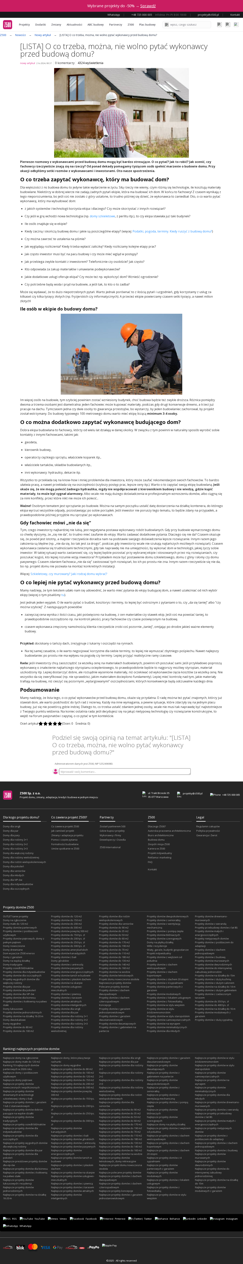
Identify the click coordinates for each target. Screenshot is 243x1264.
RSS (14, 1218)
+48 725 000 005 (231, 794)
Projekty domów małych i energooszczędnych (209, 933)
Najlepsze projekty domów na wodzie (120, 1154)
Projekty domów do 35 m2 (114, 931)
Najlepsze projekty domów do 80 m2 (72, 1069)
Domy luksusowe (13, 1009)
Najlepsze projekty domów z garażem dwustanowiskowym (168, 1059)
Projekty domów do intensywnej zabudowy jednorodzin (213, 970)
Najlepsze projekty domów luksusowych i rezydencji (18, 1181)
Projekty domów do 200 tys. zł (68, 938)
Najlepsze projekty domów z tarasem (72, 1187)
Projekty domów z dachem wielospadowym (162, 966)
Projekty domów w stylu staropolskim (168, 1016)
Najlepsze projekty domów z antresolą (73, 1143)
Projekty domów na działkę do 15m (215, 975)
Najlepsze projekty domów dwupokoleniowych (162, 1082)
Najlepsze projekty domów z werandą (216, 1109)
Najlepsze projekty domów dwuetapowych (162, 1067)
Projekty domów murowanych (212, 960)
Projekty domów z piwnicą (66, 994)
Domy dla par (10, 830)
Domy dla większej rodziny (18, 853)
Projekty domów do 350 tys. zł (212, 1001)
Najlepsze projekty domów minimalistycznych (210, 1089)
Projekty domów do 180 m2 (114, 957)
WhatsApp (26, 1226)
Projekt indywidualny (160, 853)
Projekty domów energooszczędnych (72, 972)
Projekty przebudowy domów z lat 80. (216, 927)
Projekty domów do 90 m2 (114, 927)
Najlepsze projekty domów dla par (23, 1150)
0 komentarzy (65, 63)
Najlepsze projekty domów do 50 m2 (120, 1117)
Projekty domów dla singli (65, 1009)
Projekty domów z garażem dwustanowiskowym (114, 1018)
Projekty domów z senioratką (163, 920)
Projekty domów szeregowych (164, 938)
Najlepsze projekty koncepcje (116, 1191)
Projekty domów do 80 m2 (17, 1027)
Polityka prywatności (208, 830)
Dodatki (40, 24)
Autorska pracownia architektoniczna (169, 830)
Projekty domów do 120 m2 (66, 916)
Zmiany (56, 24)
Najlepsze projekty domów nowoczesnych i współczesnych (21, 1085)
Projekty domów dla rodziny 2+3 (69, 1023)
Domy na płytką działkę (160, 942)
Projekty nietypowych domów (212, 938)
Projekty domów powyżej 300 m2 (69, 931)
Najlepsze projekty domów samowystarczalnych (210, 1074)
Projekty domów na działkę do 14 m (215, 986)
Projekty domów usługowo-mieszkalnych (66, 988)
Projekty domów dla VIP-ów (18, 994)
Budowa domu (156, 839)
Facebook (91, 1218)
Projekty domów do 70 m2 (114, 949)
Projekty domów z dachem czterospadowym (114, 999)
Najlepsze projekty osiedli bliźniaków (24, 1124)
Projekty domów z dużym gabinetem (216, 990)
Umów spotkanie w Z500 (65, 848)
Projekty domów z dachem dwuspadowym (114, 992)
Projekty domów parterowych (20, 927)
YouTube (40, 1218)
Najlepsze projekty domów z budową (216, 1150)
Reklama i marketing (159, 857)
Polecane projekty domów (114, 986)
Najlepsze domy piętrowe (17, 1080)
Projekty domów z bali (63, 957)
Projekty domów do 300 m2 (66, 927)
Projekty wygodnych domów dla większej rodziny (21, 981)
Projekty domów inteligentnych (68, 1005)
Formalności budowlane (65, 844)
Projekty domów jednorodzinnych (22, 1012)
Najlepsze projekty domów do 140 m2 (120, 1146)
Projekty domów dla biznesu (19, 997)
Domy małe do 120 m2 (15, 923)
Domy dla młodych (13, 875)
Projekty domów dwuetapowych (117, 1023)
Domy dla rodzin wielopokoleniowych (24, 862)
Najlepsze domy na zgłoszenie (20, 1058)
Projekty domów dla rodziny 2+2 (69, 1020)
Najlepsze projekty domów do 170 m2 (120, 1124)
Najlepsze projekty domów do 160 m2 (120, 1150)
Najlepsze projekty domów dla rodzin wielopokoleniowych (120, 1096)
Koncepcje (105, 1005)
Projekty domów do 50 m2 (114, 935)
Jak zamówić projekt (62, 830)
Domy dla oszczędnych (16, 888)
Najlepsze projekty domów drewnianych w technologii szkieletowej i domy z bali (18, 1095)
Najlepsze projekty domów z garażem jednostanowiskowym (120, 1196)
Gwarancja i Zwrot (206, 835)
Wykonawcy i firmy (110, 835)
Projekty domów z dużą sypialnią (213, 1020)
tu (62, 595)
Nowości (20, 35)
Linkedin (202, 1218)
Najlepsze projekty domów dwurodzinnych (210, 1163)
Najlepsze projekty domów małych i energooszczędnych (215, 1122)
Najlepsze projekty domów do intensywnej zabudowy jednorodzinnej (212, 1172)
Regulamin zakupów (208, 826)
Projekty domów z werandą (210, 923)
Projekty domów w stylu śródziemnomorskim (160, 1010)
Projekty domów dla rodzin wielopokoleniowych (114, 918)
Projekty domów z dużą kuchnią (213, 979)
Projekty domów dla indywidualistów (24, 972)
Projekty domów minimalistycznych (167, 1027)
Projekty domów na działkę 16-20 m (23, 1016)
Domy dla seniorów (14, 871)
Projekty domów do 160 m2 (114, 968)
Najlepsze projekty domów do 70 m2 (120, 1131)
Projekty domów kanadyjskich (68, 953)
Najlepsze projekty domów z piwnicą (72, 1183)
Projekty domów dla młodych (163, 1031)
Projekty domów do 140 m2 (114, 964)
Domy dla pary (11, 835)
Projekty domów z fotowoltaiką (164, 1001)
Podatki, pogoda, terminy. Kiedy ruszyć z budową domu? (172, 231)
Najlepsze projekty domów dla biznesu (25, 1168)
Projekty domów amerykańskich (69, 949)
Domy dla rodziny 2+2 (15, 844)
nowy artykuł (27, 63)
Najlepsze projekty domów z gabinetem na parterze (163, 1074)
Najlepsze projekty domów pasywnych (73, 1146)
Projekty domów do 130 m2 (114, 960)
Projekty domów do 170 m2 (114, 942)
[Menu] (236, 24)
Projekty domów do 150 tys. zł (68, 935)
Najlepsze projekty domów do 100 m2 (72, 1072)
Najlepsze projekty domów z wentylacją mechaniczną (163, 1096)
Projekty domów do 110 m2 (114, 953)
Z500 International (110, 847)
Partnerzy (115, 24)
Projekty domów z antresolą (67, 964)
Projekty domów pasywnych (67, 968)
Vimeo (63, 1218)
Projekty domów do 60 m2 (114, 938)
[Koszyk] (228, 24)
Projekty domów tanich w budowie (70, 975)
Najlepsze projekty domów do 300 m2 (72, 1087)
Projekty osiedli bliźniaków (18, 968)
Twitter (148, 1218)
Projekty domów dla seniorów (116, 923)
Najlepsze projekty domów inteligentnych (66, 1196)
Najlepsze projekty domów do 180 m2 (120, 1139)
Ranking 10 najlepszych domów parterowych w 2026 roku (21, 1067)
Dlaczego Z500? (157, 826)
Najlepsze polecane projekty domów (120, 1172)
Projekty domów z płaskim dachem (71, 979)
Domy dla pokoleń (13, 866)
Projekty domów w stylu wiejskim (166, 1005)
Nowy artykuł (43, 35)
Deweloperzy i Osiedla (113, 839)
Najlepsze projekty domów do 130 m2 (120, 1143)
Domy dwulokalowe (14, 1020)
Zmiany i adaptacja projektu (67, 835)
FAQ (150, 862)
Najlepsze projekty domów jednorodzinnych (18, 1189)
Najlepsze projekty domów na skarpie (73, 1172)
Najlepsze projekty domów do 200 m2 (72, 1084)
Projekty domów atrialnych (66, 1001)
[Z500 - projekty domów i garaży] (7, 24)
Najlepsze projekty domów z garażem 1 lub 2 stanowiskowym (24, 1104)
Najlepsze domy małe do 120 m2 (21, 1061)
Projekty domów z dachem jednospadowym (210, 951)
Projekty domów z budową (210, 957)
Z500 (131, 24)
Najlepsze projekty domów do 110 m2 (120, 1135)
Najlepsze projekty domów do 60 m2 (120, 1120)
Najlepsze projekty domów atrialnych (72, 1191)
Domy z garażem (12, 957)
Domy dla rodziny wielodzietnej (21, 857)
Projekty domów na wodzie (114, 972)
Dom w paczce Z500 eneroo (19, 953)
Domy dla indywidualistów (18, 884)
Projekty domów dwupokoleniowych (168, 916)
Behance (175, 1218)
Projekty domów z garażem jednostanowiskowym (114, 1010)
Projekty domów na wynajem (163, 1023)
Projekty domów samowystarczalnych (168, 1020)
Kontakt (152, 869)
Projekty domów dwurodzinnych (213, 964)
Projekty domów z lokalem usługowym (169, 997)
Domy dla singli (11, 826)
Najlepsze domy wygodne (66, 1065)
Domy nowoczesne (14, 946)
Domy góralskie (60, 960)
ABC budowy (96, 24)
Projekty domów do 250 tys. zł (68, 942)
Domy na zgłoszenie (14, 920)
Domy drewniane (13, 949)
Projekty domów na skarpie (67, 983)
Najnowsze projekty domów (115, 983)
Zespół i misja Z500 (159, 844)
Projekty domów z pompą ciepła (165, 931)
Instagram (232, 1218)
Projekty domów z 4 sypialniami (165, 983)
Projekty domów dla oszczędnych (22, 975)
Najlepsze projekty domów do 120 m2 (72, 1076)
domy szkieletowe (102, 216)
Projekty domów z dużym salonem (214, 983)
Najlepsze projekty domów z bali (69, 1135)
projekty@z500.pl (193, 793)
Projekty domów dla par (16, 986)
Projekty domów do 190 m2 (114, 946)
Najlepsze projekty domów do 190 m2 (120, 1128)
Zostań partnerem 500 (112, 826)
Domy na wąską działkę (16, 960)
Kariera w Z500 (156, 848)
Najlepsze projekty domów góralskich (72, 1139)
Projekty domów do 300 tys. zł (68, 946)
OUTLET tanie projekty (15, 916)
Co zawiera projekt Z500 (65, 826)
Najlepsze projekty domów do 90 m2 (120, 1109)
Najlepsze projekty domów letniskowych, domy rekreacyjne (117, 1159)
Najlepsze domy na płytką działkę (166, 1124)
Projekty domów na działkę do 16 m (215, 1009)
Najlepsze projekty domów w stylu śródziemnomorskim (214, 1059)
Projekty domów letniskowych (116, 975)
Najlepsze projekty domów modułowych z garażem (210, 1189)
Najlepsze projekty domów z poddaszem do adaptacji (211, 1137)
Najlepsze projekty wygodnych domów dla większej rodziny (25, 1144)
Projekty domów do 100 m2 (18, 1031)
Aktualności (74, 24)
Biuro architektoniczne (161, 835)
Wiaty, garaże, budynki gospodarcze (168, 949)
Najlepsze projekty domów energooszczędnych (66, 1152)
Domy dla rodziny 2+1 (15, 839)
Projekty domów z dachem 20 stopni (167, 979)
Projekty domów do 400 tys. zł (212, 1005)
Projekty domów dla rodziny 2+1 (69, 1016)
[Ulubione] (219, 24)
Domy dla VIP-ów (12, 880)
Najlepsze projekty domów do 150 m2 (72, 1080)
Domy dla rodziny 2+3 (15, 848)
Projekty (24, 24)
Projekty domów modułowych (164, 994)
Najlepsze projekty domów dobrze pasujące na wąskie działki (23, 1111)
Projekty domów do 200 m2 (66, 923)
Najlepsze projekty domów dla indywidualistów (20, 1130)
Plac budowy (147, 24)
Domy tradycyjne (12, 964)
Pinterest (120, 1218)
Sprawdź (148, 5)
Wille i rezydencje (157, 946)
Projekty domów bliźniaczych (163, 935)
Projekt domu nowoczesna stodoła (119, 979)
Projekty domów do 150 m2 (66, 920)
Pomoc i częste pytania (64, 839)
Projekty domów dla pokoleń (19, 990)
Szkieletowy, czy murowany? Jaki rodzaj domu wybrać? (69, 574)
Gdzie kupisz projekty (112, 830)
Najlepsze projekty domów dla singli (119, 1058)
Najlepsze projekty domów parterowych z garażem (162, 1167)
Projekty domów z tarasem (66, 997)
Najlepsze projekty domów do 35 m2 (120, 1113)
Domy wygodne (12, 1023)
